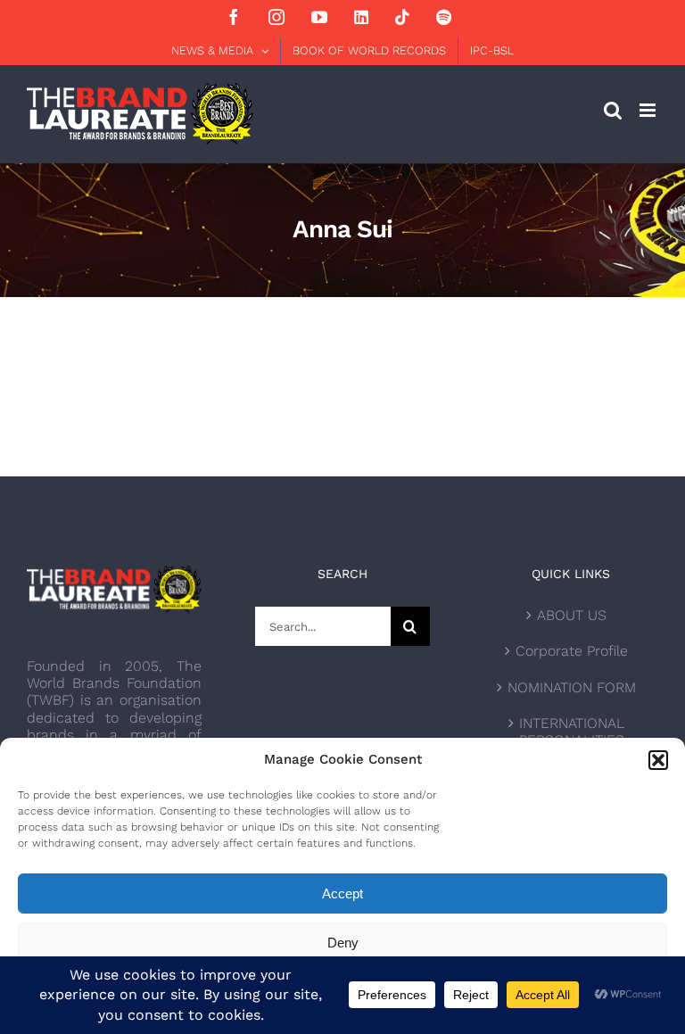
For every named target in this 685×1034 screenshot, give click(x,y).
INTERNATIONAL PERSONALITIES (571, 732)
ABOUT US (572, 615)
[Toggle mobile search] (613, 110)
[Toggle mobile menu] (649, 110)
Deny (343, 942)
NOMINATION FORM (572, 687)
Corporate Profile (572, 650)
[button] (658, 760)
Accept (342, 893)
